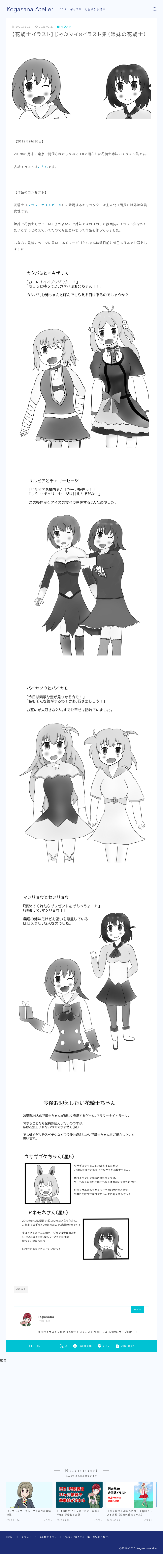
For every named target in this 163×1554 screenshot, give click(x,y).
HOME (10, 1537)
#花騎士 (21, 1289)
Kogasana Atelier (30, 9)
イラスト (66, 26)
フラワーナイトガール (45, 205)
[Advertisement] (81, 1411)
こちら (43, 167)
